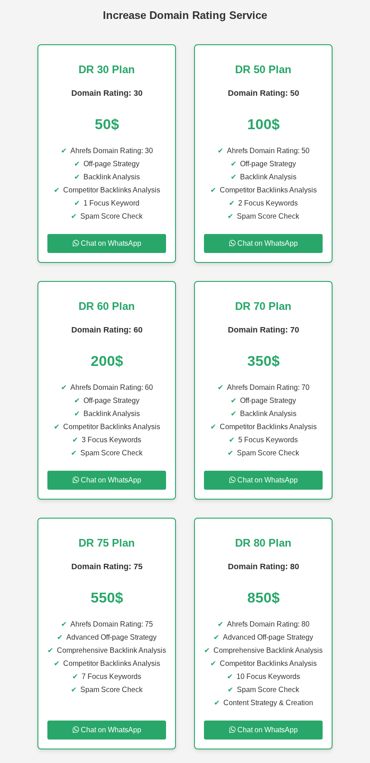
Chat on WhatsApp (110, 243)
